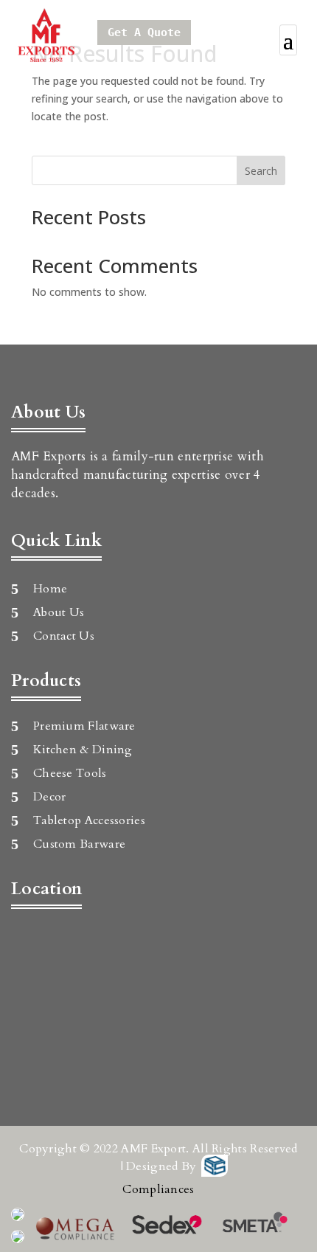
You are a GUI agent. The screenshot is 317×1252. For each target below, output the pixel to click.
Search (261, 171)
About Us (58, 612)
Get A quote (144, 32)
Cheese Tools (70, 773)
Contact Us (63, 636)
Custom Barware (79, 844)
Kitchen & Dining (83, 749)
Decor (49, 797)
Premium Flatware (84, 726)
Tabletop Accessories (89, 820)
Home (50, 589)
